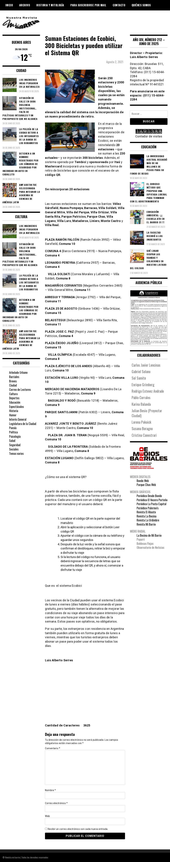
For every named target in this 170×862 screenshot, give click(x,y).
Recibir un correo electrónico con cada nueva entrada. (78, 829)
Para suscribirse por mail (88, 5)
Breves (13, 381)
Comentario (52, 748)
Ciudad (13, 385)
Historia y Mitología (50, 5)
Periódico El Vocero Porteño (152, 500)
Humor (12, 415)
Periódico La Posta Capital (151, 504)
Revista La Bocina (146, 516)
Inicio (9, 5)
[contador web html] (149, 131)
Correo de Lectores (20, 389)
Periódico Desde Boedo (149, 496)
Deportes (14, 398)
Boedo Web (143, 480)
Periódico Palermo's (147, 508)
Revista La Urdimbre (148, 520)
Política (13, 432)
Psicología (15, 436)
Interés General (17, 419)
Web (47, 816)
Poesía (12, 428)
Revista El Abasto (146, 512)
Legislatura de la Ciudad (22, 423)
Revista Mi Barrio (146, 524)
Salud (12, 440)
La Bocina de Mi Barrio (149, 535)
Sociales (13, 449)
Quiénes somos (141, 5)
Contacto (119, 5)
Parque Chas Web (146, 484)
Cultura (13, 394)
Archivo (24, 5)
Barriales (14, 377)
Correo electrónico (56, 803)
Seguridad (14, 445)
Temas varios (16, 453)
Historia (13, 411)
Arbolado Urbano (18, 372)
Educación (14, 402)
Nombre (50, 790)
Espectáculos (16, 406)
